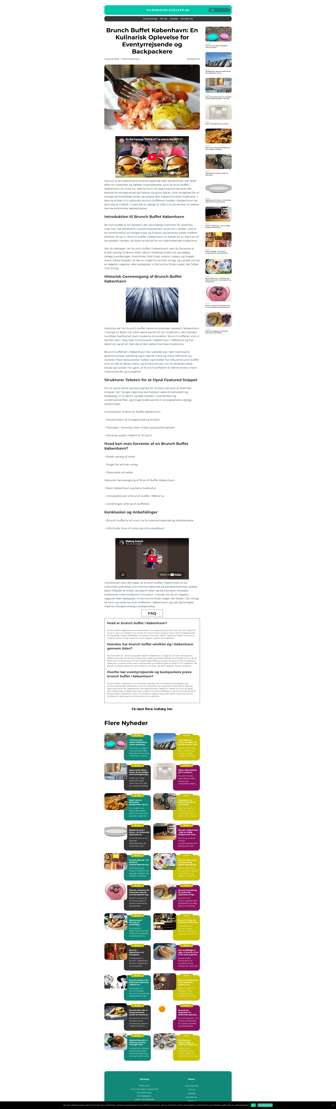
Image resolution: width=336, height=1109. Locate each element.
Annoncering (150, 18)
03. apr (186, 735)
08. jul (186, 795)
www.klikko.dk (147, 1099)
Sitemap (191, 1101)
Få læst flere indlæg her (152, 709)
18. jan (137, 825)
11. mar (137, 765)
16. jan (137, 915)
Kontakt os (187, 18)
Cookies (174, 18)
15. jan (186, 945)
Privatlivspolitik (265, 1105)
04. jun (137, 735)
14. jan (137, 1005)
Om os (163, 18)
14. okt (137, 795)
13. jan (137, 1035)
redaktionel (193, 59)
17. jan (186, 855)
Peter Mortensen (131, 59)
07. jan (186, 765)
